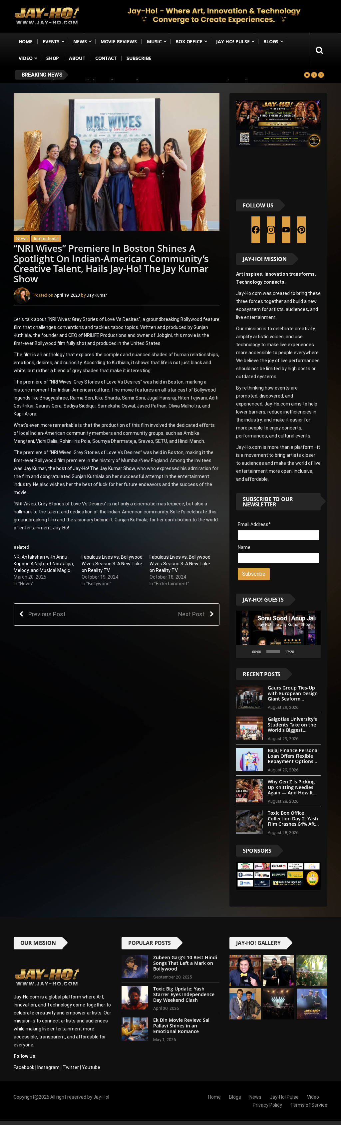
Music (154, 41)
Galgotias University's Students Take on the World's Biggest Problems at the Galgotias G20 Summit (293, 730)
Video (26, 58)
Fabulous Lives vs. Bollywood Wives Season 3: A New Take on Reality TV (112, 563)
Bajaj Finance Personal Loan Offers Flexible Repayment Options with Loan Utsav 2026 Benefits (293, 761)
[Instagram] (271, 229)
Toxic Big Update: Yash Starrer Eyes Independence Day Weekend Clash (183, 994)
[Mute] (301, 651)
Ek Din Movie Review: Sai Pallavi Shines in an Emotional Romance (181, 1025)
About (77, 58)
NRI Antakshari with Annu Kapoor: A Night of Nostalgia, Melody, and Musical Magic (44, 563)
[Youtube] (286, 229)
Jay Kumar (97, 295)
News (80, 41)
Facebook (24, 1067)
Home (26, 41)
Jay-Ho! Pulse (233, 41)
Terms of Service (308, 1105)
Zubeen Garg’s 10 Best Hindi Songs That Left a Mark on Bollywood (185, 963)
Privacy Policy (267, 1105)
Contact (106, 58)
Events (51, 41)
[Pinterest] (301, 229)
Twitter (71, 1067)
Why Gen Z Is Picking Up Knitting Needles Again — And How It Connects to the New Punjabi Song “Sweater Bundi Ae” (293, 795)
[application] (278, 634)
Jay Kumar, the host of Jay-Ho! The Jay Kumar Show (79, 468)
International (46, 238)
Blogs (270, 41)
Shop (52, 58)
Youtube (91, 1067)
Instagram (48, 1067)
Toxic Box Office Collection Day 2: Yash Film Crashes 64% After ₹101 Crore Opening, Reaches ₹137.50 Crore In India (294, 827)
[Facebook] (255, 229)
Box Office (188, 41)
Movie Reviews (119, 41)
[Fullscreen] (312, 651)
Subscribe (139, 58)
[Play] (244, 651)
